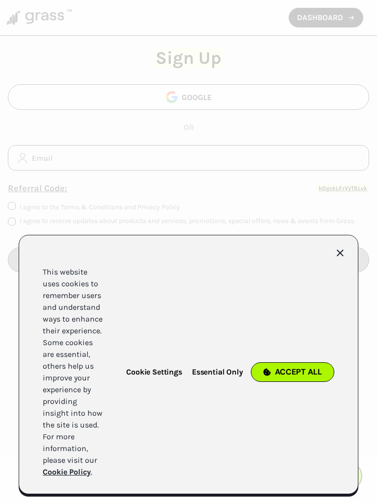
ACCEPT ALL (298, 372)
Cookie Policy (67, 472)
